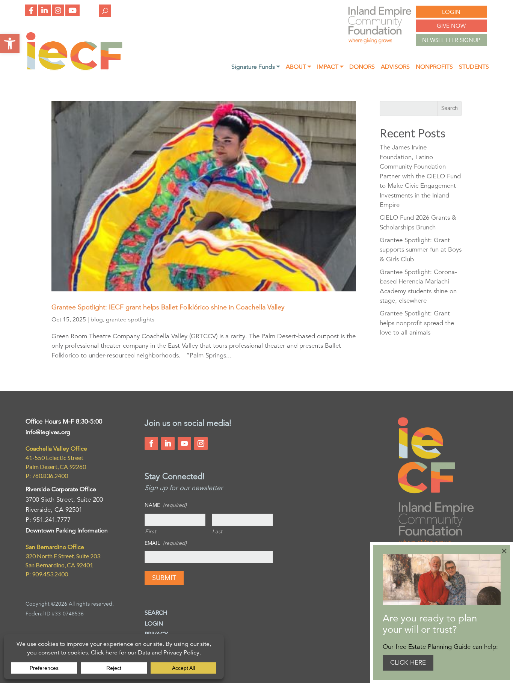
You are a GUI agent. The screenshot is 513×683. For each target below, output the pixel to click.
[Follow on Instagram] (201, 443)
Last (217, 531)
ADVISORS (395, 67)
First (150, 531)
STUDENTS (474, 67)
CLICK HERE (408, 662)
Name (166, 505)
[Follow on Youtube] (184, 443)
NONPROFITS (434, 67)
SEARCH (156, 613)
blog (97, 319)
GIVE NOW (451, 25)
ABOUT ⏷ (298, 67)
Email (166, 543)
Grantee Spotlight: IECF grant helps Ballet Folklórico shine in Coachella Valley (167, 307)
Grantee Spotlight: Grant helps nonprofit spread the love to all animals (417, 322)
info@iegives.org (48, 432)
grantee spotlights (130, 319)
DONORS (362, 67)
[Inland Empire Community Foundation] (74, 69)
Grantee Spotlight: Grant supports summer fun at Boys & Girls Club (421, 249)
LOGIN (451, 11)
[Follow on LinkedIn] (168, 443)
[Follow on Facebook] (151, 443)
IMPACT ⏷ (330, 67)
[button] (10, 43)
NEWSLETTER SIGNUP (451, 40)
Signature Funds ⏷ (255, 67)
